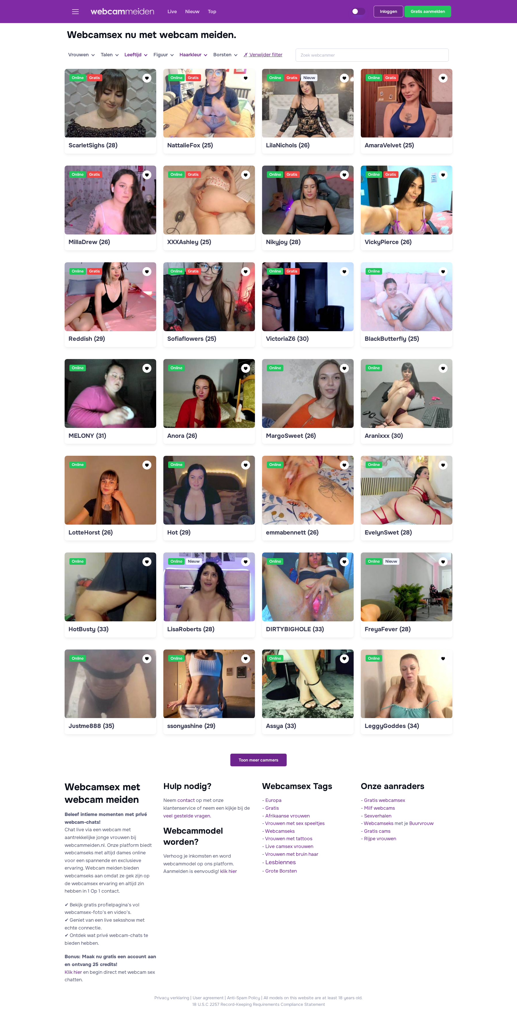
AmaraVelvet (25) (389, 145)
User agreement (208, 997)
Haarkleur (190, 55)
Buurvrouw (421, 823)
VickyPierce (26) (388, 242)
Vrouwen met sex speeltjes (295, 823)
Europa (273, 800)
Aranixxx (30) (384, 436)
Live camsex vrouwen (289, 846)
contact (186, 800)
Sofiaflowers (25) (191, 339)
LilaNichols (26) (288, 145)
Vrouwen (78, 55)
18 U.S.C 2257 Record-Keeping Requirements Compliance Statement (258, 1004)
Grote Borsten (281, 871)
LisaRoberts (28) (191, 629)
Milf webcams (379, 808)
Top (212, 11)
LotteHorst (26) (91, 532)
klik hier (228, 871)
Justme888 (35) (91, 726)
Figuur (160, 55)
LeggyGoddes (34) (392, 726)
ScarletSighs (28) (93, 145)
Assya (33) (281, 726)
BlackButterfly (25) (392, 339)
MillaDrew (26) (89, 242)
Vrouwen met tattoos (288, 838)
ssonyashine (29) (191, 726)
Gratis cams (377, 831)
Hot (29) (179, 532)
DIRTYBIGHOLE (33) (295, 629)
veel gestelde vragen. (187, 816)
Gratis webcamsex (384, 800)
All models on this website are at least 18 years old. (313, 997)
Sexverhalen (377, 816)
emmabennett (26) (292, 532)
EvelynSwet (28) (388, 532)
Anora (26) (182, 436)
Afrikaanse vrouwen (287, 816)
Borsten (222, 55)
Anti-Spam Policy (243, 997)
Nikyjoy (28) (283, 242)
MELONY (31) (87, 436)
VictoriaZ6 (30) (287, 339)
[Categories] (78, 11)
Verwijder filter (265, 55)
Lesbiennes (280, 862)
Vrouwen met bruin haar (291, 854)
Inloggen (388, 11)
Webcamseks (280, 831)
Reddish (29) (87, 339)
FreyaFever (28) (388, 629)
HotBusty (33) (89, 629)
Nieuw (192, 11)
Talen (107, 55)
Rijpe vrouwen (380, 838)
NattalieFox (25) (190, 145)
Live (172, 11)
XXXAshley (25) (189, 242)
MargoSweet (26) (291, 436)
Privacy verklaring (171, 997)
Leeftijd (133, 55)
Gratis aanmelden (428, 11)
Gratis (272, 808)
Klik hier (73, 972)
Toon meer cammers (258, 760)
